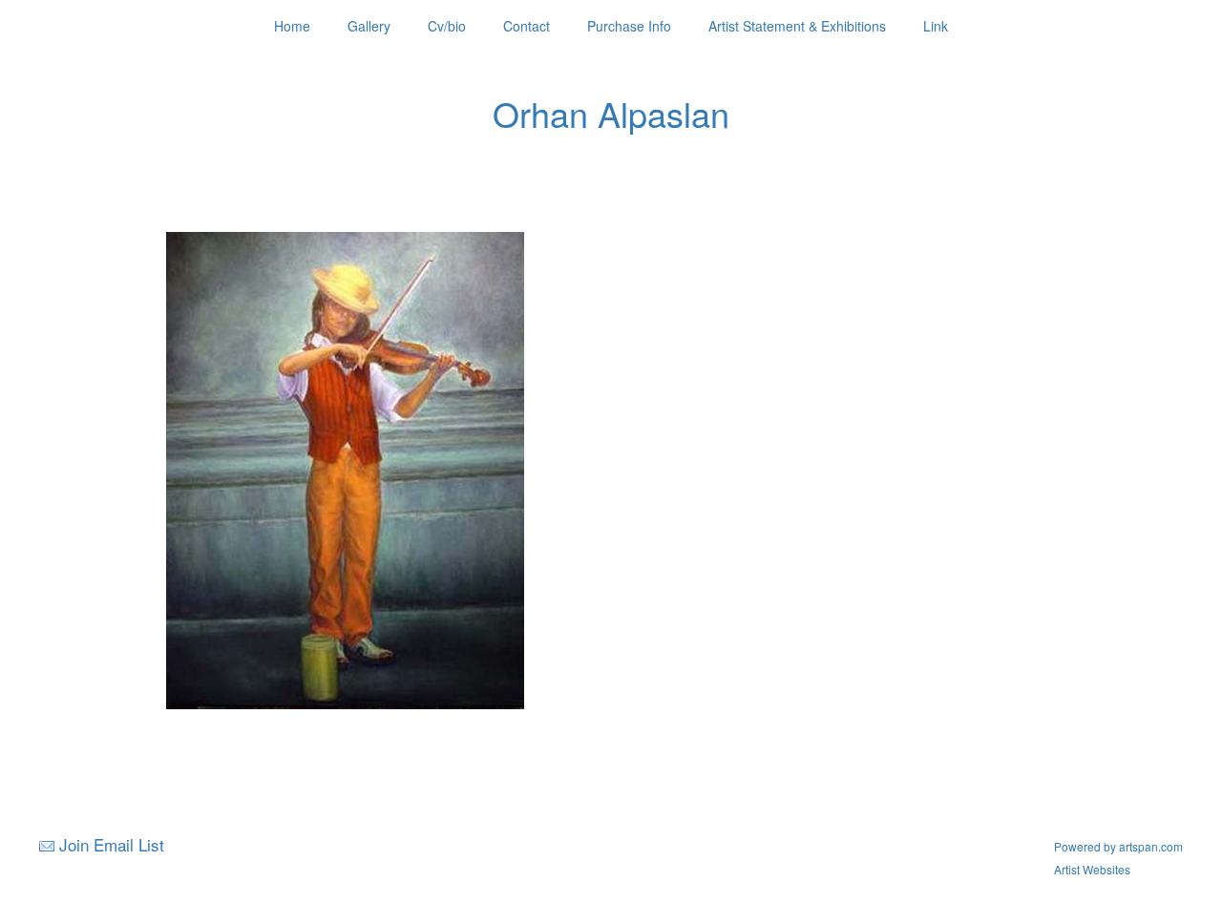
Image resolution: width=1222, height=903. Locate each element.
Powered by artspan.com (1118, 846)
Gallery (369, 25)
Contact (526, 25)
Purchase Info (629, 25)
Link (935, 25)
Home (292, 25)
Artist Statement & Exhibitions (797, 25)
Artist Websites (1092, 869)
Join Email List (111, 844)
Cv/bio (447, 25)
